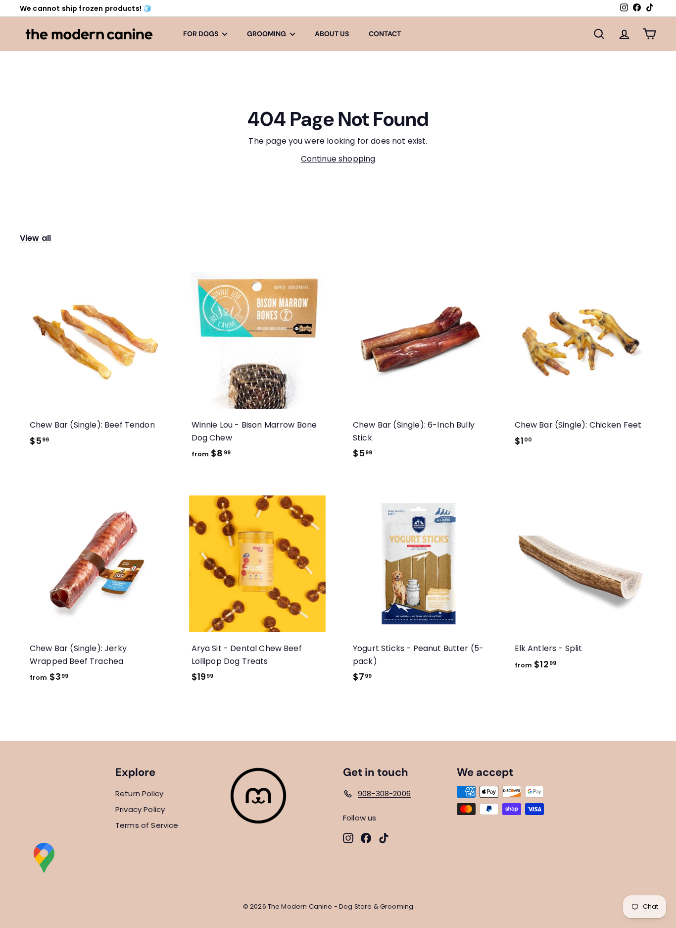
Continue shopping (338, 158)
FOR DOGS (201, 33)
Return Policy (139, 793)
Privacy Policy (140, 809)
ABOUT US (332, 33)
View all (35, 238)
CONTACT (385, 33)
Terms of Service (147, 825)
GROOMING (267, 33)
